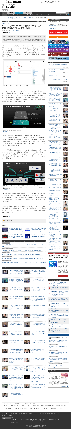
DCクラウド (26, 1)
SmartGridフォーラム (57, 419)
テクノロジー (19, 12)
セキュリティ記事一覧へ (40, 21)
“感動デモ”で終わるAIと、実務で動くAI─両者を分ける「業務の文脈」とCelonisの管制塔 (38, 272)
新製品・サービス (27, 17)
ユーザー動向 (12, 14)
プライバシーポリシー (38, 413)
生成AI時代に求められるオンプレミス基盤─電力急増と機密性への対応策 (16, 395)
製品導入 (34, 1)
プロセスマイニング (21, 14)
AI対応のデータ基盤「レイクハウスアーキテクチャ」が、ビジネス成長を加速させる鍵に (38, 289)
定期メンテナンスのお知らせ (54, 75)
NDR (5, 222)
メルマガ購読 (17, 413)
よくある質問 (9, 415)
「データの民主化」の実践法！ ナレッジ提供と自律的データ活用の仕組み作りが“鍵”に (38, 324)
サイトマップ (56, 413)
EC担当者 (47, 1)
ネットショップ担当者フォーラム (17, 420)
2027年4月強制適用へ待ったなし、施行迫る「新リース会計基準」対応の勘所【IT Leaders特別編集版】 (24, 245)
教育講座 (51, 2)
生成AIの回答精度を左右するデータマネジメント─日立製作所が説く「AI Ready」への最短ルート (16, 351)
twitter (3, 10)
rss (7, 10)
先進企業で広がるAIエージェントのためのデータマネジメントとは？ (38, 360)
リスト (10, 32)
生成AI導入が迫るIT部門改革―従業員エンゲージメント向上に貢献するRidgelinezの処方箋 (38, 386)
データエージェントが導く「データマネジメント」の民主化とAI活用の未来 (38, 280)
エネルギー (42, 2)
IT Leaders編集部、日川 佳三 (17, 30)
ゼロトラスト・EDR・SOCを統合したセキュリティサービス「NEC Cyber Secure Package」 (38, 230)
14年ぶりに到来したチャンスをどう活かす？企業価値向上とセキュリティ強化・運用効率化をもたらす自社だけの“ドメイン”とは (55, 237)
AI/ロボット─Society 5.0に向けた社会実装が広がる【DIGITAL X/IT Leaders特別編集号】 (21, 254)
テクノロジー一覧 (13, 17)
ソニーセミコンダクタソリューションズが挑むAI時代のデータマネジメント (38, 342)
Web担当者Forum (33, 419)
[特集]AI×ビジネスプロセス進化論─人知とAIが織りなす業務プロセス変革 (58, 257)
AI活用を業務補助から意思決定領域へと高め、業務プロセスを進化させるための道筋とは (38, 316)
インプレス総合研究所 (41, 419)
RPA (30, 14)
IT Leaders (9, 6)
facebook (5, 10)
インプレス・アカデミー (15, 422)
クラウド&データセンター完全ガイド (18, 419)
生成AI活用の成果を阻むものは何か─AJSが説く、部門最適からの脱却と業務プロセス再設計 (16, 280)
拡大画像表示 (5, 87)
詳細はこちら (64, 386)
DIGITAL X (55, 420)
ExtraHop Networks (10, 222)
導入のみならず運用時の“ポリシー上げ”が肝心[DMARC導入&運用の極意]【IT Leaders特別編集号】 (23, 258)
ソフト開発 (52, 1)
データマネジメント (45, 14)
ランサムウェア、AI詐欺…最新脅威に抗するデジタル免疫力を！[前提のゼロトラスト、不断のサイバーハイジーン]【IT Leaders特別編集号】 (24, 263)
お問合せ (4, 415)
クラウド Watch (50, 419)
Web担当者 (42, 1)
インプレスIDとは (53, 28)
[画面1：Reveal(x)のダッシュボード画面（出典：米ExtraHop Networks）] (24, 84)
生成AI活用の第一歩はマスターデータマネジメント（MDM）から (55, 137)
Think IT (27, 419)
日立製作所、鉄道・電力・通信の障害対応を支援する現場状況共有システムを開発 (16, 236)
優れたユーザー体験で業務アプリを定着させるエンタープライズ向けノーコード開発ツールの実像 (16, 368)
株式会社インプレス (15, 417)
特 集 (27, 12)
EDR (16, 222)
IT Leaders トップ (5, 17)
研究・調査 (60, 1)
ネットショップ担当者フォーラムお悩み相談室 (33, 420)
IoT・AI (56, 1)
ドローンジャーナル (62, 420)
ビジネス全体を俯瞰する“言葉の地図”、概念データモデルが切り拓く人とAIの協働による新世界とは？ (16, 333)
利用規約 (12, 413)
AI (27, 14)
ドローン (46, 2)
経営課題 (11, 12)
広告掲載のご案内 (24, 413)
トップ (4, 13)
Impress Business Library (54, 25)
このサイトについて (6, 413)
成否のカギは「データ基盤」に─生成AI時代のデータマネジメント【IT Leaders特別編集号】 (22, 250)
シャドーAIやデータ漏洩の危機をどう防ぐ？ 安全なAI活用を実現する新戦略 (38, 333)
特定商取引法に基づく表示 (48, 413)
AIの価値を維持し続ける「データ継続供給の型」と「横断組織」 (55, 154)
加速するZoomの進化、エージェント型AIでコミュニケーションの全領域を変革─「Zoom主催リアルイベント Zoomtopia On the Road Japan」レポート (38, 378)
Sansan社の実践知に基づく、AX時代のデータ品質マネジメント (55, 110)
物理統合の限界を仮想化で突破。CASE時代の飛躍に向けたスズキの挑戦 (38, 351)
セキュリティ (36, 14)
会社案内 (30, 413)
